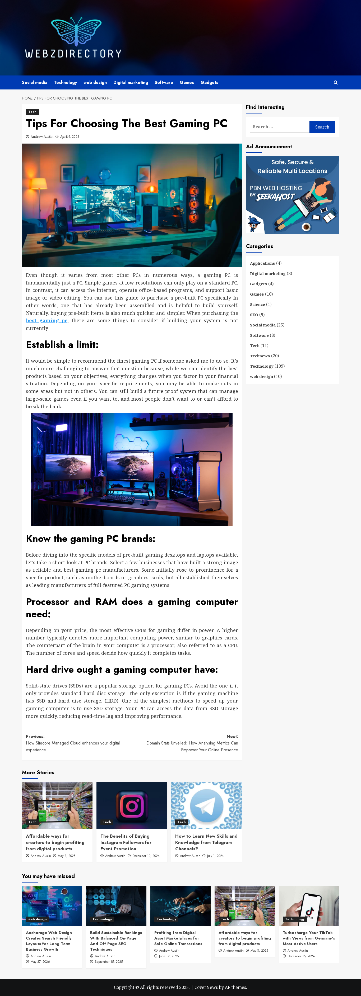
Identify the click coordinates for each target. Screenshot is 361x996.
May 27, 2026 (40, 961)
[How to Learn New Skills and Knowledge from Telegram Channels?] (206, 805)
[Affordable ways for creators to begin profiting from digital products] (57, 805)
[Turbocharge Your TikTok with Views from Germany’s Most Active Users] (309, 906)
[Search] (335, 82)
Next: (192, 743)
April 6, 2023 (69, 136)
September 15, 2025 (109, 961)
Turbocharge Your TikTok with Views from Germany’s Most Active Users (309, 938)
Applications (262, 263)
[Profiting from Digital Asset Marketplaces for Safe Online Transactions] (180, 906)
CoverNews (206, 987)
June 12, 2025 (169, 956)
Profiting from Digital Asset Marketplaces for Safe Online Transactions (178, 938)
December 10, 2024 (146, 855)
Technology (65, 82)
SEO (254, 314)
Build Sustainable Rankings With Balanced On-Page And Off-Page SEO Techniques (116, 941)
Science (257, 304)
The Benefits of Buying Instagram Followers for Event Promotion (125, 842)
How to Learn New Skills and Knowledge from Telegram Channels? (206, 842)
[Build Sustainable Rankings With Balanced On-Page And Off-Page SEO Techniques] (116, 906)
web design (95, 82)
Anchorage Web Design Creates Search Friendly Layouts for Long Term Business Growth (49, 941)
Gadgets (209, 82)
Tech (32, 112)
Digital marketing (130, 82)
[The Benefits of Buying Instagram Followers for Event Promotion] (131, 805)
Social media (34, 82)
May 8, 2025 (66, 855)
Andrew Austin (42, 136)
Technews (260, 355)
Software (164, 82)
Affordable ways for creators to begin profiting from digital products (55, 842)
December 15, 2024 (301, 956)
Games (187, 82)
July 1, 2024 (215, 855)
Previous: (73, 743)
